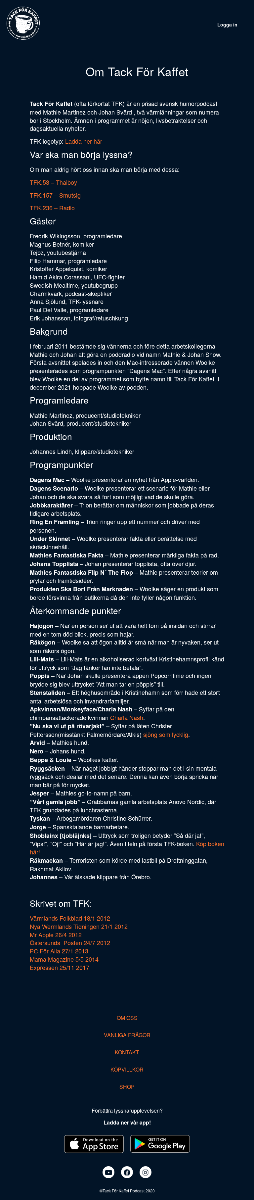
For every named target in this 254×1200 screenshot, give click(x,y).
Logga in (227, 25)
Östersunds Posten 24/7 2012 (70, 942)
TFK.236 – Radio (52, 207)
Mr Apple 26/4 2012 (56, 934)
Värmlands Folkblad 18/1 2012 (70, 918)
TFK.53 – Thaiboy (53, 182)
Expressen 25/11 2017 (59, 967)
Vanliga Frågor (127, 1035)
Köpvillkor (127, 1069)
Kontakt (127, 1052)
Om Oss (127, 1018)
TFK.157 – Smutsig (55, 195)
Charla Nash (126, 717)
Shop (127, 1086)
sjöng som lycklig (165, 734)
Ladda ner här (83, 141)
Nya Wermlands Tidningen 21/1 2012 (79, 926)
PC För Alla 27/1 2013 (59, 950)
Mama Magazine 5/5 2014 (64, 959)
